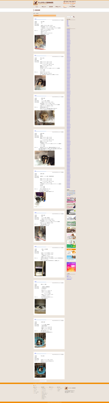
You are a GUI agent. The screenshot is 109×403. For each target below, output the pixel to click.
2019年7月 (68, 148)
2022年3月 (68, 103)
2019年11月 (68, 142)
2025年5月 (68, 50)
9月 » (70, 195)
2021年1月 (68, 123)
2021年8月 (68, 113)
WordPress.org (69, 279)
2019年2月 (68, 155)
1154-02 (68, 25)
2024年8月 (68, 63)
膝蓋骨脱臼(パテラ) (44, 397)
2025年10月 (68, 43)
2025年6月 (68, 49)
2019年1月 (68, 156)
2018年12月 (68, 158)
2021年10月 (68, 110)
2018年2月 (68, 172)
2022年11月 (68, 92)
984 (35, 353)
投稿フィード (69, 276)
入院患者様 (37, 13)
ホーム (35, 385)
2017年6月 (68, 183)
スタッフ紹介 (35, 389)
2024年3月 (68, 70)
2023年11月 (68, 75)
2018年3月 (68, 170)
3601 (67, 20)
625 (35, 55)
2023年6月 (68, 82)
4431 (67, 23)
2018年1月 (68, 173)
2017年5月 (68, 184)
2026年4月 (68, 35)
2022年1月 (68, 106)
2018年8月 (68, 163)
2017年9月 (68, 179)
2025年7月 (68, 47)
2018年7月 (68, 165)
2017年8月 (68, 180)
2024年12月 (68, 57)
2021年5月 (68, 117)
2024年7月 (68, 64)
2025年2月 (68, 54)
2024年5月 (68, 67)
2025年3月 (68, 53)
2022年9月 (68, 95)
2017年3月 (68, 187)
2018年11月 (68, 159)
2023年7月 (68, 81)
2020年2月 (68, 138)
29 (69, 194)
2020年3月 (68, 137)
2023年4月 (68, 85)
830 (35, 319)
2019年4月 (68, 152)
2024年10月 (68, 60)
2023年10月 (68, 77)
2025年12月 (68, 40)
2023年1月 (68, 89)
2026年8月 (68, 29)
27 (67, 194)
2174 (67, 24)
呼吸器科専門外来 (44, 396)
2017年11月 (68, 176)
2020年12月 (68, 124)
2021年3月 (68, 120)
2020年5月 (68, 134)
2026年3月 (68, 36)
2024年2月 (68, 71)
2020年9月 (68, 128)
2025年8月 (68, 46)
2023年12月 (68, 74)
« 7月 (67, 195)
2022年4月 (68, 102)
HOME (34, 13)
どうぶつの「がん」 (44, 389)
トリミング (51, 389)
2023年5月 (68, 84)
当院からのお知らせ (60, 388)
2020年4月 (68, 135)
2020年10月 (68, 127)
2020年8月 (68, 130)
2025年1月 (68, 56)
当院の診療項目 (43, 388)
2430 (35, 246)
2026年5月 (68, 33)
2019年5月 (68, 151)
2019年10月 (68, 144)
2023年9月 (68, 78)
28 (68, 194)
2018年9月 (68, 162)
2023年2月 (68, 88)
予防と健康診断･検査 (44, 394)
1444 (35, 95)
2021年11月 (68, 109)
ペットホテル (51, 388)
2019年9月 (68, 145)
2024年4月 (68, 68)
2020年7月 (68, 131)
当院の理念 (35, 388)
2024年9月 (68, 61)
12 (74, 192)
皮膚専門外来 (43, 395)
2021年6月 (68, 116)
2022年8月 (68, 96)
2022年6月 (68, 99)
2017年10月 (68, 177)
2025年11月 (68, 42)
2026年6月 (68, 32)
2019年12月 (68, 141)
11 (73, 192)
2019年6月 (68, 149)
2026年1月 (68, 39)
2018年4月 (68, 169)
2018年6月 (68, 166)
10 (72, 192)
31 (72, 194)
